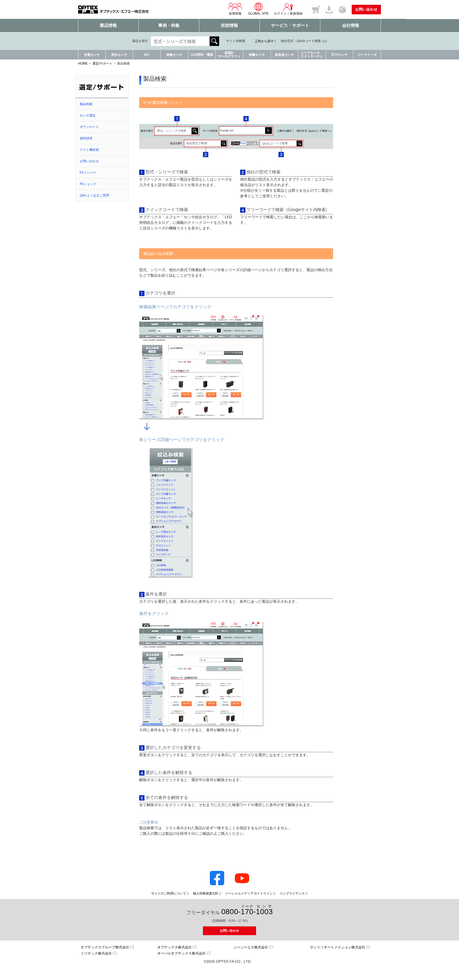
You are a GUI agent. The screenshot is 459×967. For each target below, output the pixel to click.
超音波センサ (284, 55)
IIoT (147, 55)
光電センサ (92, 55)
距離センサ (257, 55)
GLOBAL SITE (258, 13)
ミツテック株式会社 (96, 953)
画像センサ (174, 55)
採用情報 (235, 13)
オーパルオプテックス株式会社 (181, 953)
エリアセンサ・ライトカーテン (312, 54)
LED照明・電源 (202, 55)
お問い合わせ (366, 9)
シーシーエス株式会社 (250, 947)
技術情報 (229, 25)
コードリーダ (367, 55)
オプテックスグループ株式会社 (105, 947)
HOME (83, 63)
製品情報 (108, 25)
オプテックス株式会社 (174, 947)
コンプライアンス (292, 893)
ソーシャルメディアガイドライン (249, 893)
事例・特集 (169, 25)
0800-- (247, 910)
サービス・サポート (290, 25)
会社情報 (350, 25)
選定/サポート (102, 63)
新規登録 (296, 13)
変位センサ (119, 55)
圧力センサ (339, 55)
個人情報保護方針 (205, 893)
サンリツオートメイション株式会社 (337, 947)
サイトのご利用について (168, 893)
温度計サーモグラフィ (229, 54)
